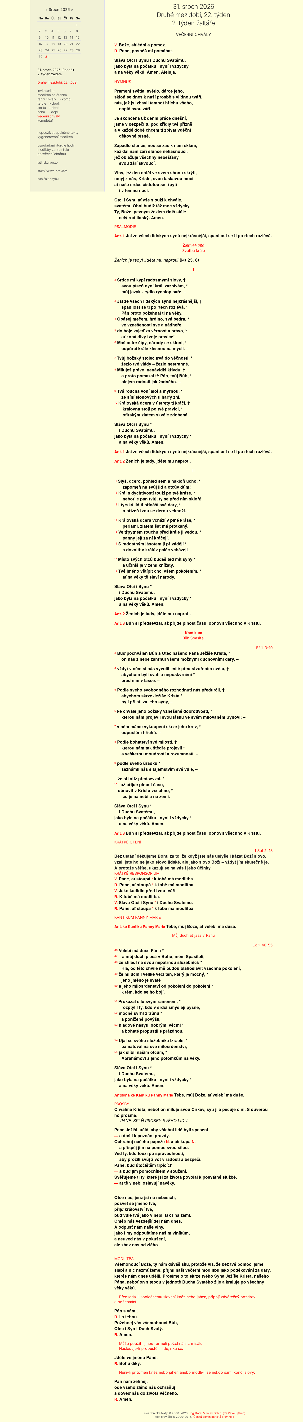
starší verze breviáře (52, 171)
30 (40, 56)
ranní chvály (46, 99)
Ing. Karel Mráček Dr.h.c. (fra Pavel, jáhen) (217, 1413)
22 (78, 44)
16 (40, 44)
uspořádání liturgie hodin (56, 145)
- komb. (65, 99)
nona (41, 112)
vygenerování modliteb (55, 137)
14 (71, 37)
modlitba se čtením (52, 95)
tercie (41, 103)
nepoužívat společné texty (58, 132)
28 (72, 50)
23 (40, 50)
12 (59, 37)
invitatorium (46, 91)
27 (65, 50)
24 (47, 50)
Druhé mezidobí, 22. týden (57, 82)
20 (65, 44)
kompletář (45, 120)
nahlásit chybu (48, 179)
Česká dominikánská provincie (213, 1416)
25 (53, 50)
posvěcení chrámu (51, 154)
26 (59, 50)
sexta (41, 108)
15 (77, 37)
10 (47, 37)
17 (46, 44)
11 (52, 37)
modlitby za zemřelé (53, 149)
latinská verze (47, 162)
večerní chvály (48, 116)
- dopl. (54, 103)
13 (65, 37)
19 (59, 44)
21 (71, 44)
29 (78, 50)
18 (53, 44)
